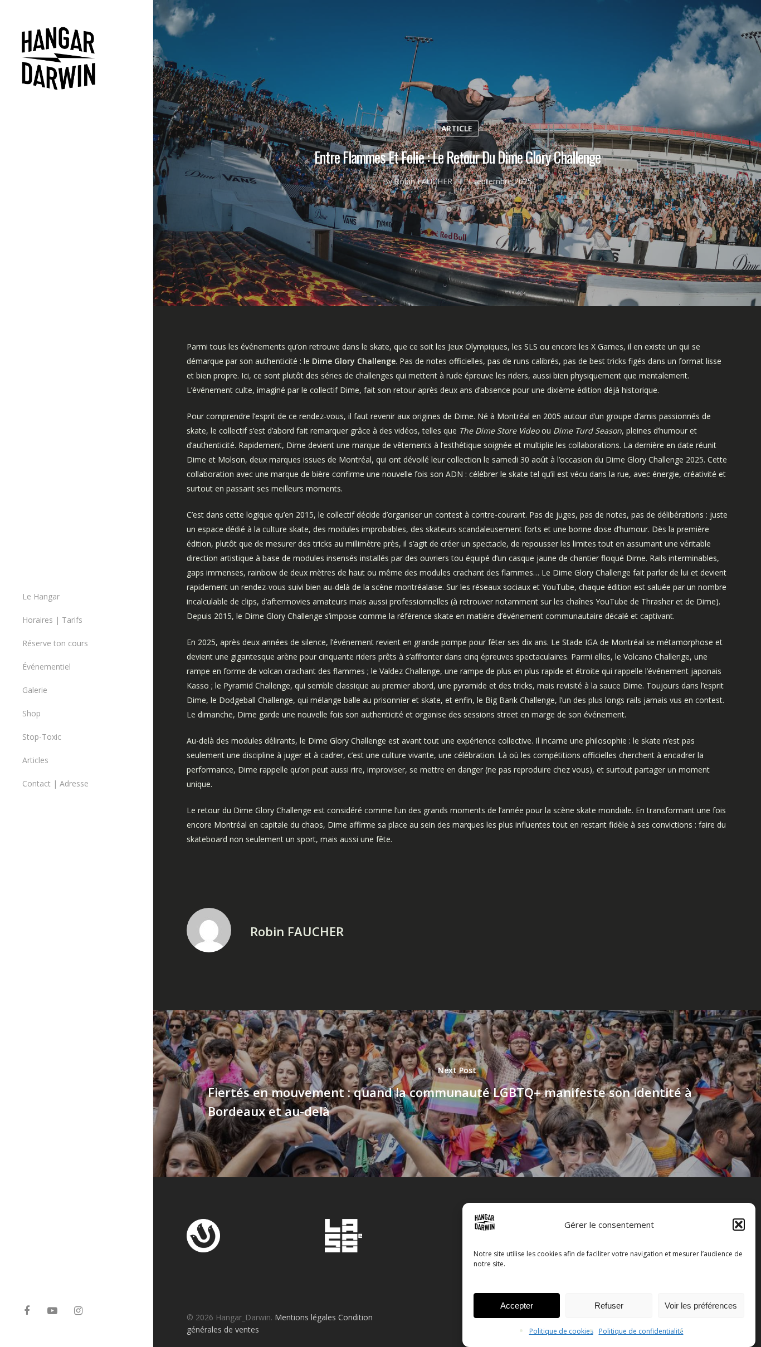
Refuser (608, 1305)
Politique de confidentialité (641, 1331)
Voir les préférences (701, 1305)
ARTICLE (456, 128)
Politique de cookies (561, 1331)
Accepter (516, 1305)
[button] (738, 1224)
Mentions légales (305, 1317)
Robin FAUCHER (423, 181)
